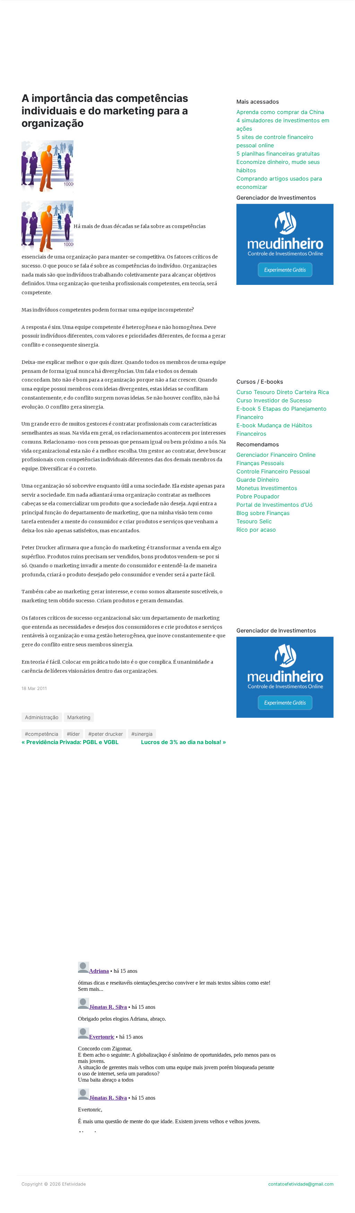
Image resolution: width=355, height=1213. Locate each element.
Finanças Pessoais (260, 463)
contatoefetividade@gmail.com (301, 1184)
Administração (42, 717)
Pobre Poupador (257, 496)
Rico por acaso (256, 529)
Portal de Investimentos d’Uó (274, 504)
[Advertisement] (153, 56)
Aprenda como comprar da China (280, 111)
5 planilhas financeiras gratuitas (278, 153)
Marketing (78, 717)
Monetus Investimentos (266, 488)
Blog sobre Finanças (262, 512)
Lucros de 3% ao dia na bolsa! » (183, 742)
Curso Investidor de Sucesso (274, 400)
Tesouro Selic (254, 521)
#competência (41, 734)
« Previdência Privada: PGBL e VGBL (70, 742)
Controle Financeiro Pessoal (273, 471)
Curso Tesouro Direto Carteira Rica (282, 392)
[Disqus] (177, 866)
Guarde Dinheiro (257, 479)
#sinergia (142, 734)
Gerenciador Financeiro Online (275, 454)
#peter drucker (105, 734)
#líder (73, 734)
